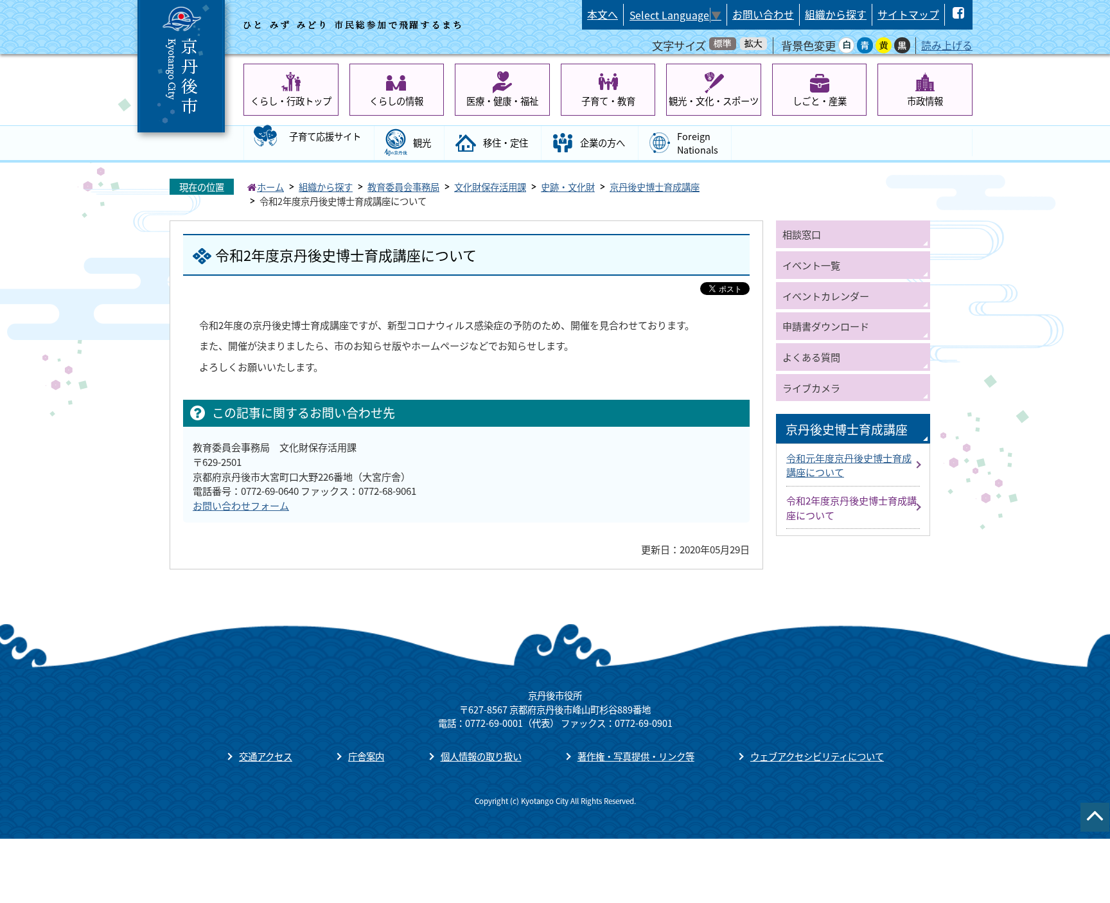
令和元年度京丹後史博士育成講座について (849, 465)
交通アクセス (265, 756)
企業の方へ (602, 142)
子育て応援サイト (325, 136)
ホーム (270, 186)
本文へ (602, 14)
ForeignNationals (697, 143)
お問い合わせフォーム (241, 505)
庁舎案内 (366, 756)
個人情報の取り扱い (481, 756)
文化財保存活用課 (490, 186)
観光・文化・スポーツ (714, 100)
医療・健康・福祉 (502, 100)
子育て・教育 (608, 100)
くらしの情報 (396, 100)
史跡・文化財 (568, 186)
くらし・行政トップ (291, 100)
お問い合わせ (763, 14)
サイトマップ (908, 14)
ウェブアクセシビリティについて (817, 756)
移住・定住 (505, 142)
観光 (422, 142)
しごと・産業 (820, 100)
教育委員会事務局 (403, 186)
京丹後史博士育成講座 (655, 186)
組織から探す (836, 14)
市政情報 (925, 100)
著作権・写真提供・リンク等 (635, 756)
